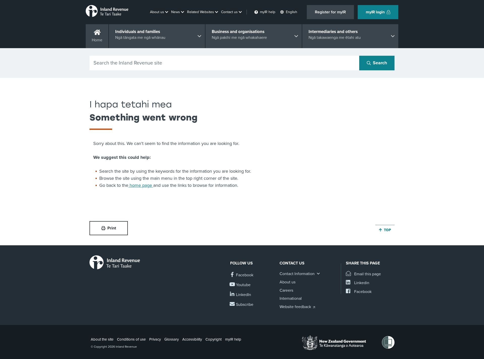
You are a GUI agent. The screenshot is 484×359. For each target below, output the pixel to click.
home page (140, 185)
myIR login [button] (375, 12)
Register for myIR (330, 12)
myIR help (233, 339)
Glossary (171, 339)
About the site (102, 339)
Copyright (213, 339)
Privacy (155, 339)
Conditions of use (131, 339)
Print (111, 228)
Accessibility (192, 339)
